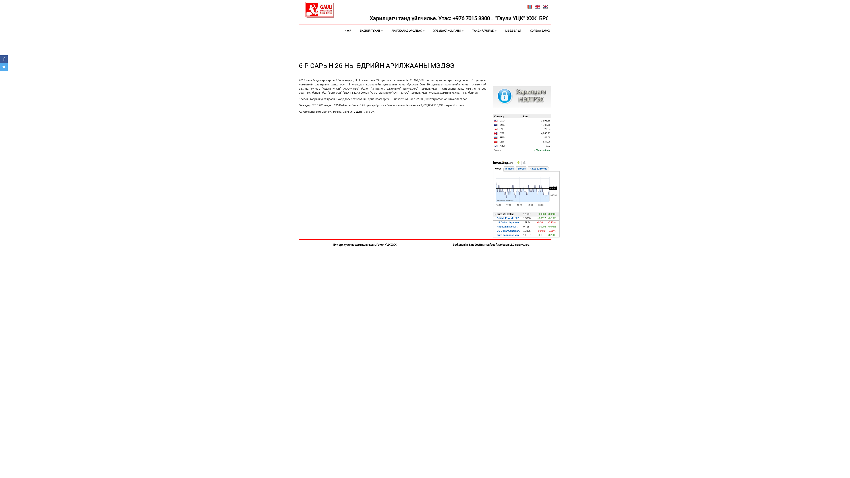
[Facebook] (4, 59)
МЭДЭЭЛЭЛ (513, 30)
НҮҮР (348, 30)
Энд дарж (356, 111)
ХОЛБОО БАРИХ (540, 30)
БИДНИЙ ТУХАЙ (370, 30)
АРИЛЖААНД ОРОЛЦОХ (407, 30)
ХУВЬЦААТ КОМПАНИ (447, 30)
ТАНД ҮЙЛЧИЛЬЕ (483, 30)
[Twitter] (4, 67)
